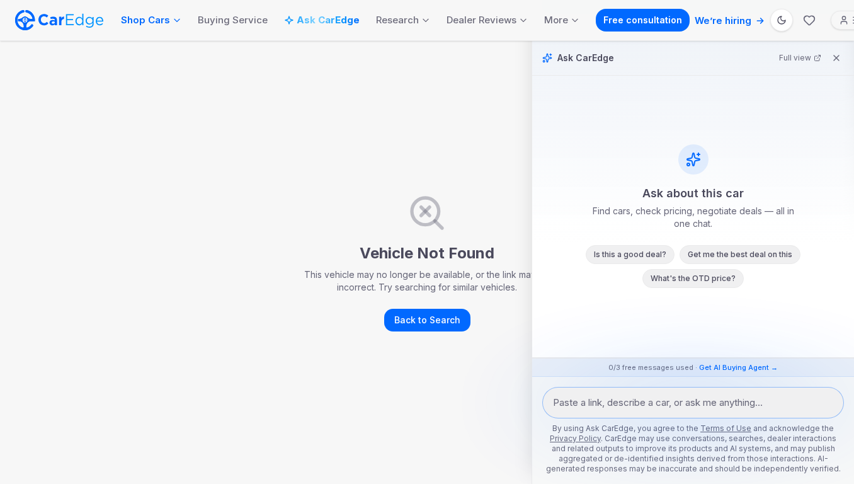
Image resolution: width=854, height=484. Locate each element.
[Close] (836, 58)
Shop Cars (145, 20)
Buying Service (233, 20)
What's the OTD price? (693, 278)
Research (397, 20)
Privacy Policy (575, 438)
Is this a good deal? (630, 254)
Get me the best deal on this (740, 254)
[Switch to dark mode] (781, 20)
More (556, 20)
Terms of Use (725, 428)
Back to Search (427, 319)
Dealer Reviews (481, 20)
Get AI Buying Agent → (738, 367)
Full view (795, 57)
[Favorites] (809, 20)
